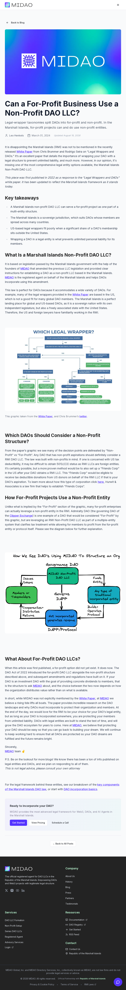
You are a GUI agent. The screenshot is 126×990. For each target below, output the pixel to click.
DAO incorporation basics (80, 789)
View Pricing (38, 822)
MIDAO (24, 268)
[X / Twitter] (6, 890)
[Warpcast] (12, 890)
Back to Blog (17, 22)
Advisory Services (14, 942)
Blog (67, 887)
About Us (70, 876)
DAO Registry (76, 924)
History (69, 881)
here (101, 481)
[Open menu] (118, 5)
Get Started (18, 822)
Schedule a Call (60, 822)
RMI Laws (89, 984)
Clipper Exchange (21, 515)
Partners (69, 898)
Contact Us (74, 949)
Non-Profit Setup (13, 925)
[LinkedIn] (23, 890)
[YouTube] (17, 890)
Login (7, 947)
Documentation (76, 919)
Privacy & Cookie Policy (42, 984)
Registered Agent (14, 936)
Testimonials (71, 903)
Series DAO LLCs (13, 931)
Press (68, 892)
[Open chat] (118, 982)
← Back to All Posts (63, 843)
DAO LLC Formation (14, 920)
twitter (83, 416)
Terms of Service (69, 984)
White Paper (24, 151)
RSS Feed (74, 934)
